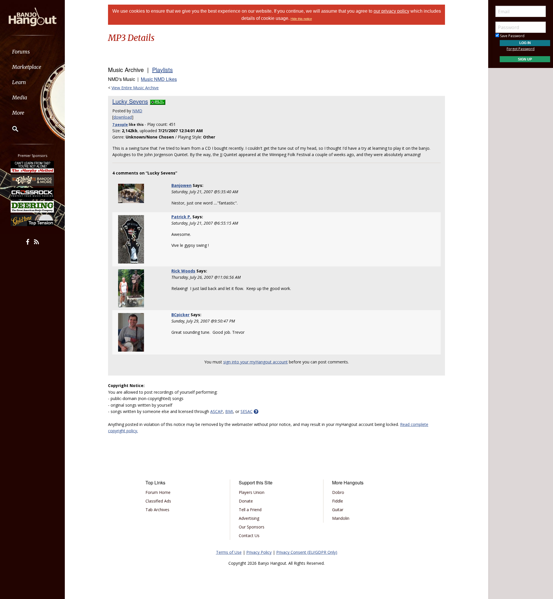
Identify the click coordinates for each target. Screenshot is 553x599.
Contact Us (249, 535)
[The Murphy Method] (32, 166)
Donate (246, 501)
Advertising (249, 518)
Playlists (162, 69)
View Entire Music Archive (135, 87)
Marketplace (26, 67)
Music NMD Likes (159, 79)
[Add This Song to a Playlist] (157, 101)
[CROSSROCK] (32, 193)
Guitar (337, 509)
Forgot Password (521, 48)
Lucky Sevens (130, 101)
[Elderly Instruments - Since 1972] (32, 180)
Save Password (511, 35)
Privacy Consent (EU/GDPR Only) (306, 552)
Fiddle (337, 501)
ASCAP (216, 411)
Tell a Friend (250, 509)
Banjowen (181, 185)
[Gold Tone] (32, 220)
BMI (229, 411)
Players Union (251, 492)
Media (19, 97)
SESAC (246, 411)
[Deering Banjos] (32, 206)
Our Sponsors (251, 527)
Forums (21, 51)
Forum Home (158, 492)
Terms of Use (229, 552)
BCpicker (180, 314)
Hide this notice (301, 18)
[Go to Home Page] (32, 16)
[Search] (11, 129)
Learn (19, 82)
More (18, 112)
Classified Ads (158, 501)
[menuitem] (32, 51)
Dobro (338, 492)
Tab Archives (157, 509)
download (122, 117)
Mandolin (340, 518)
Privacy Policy (259, 552)
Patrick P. (181, 216)
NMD (137, 110)
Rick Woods (183, 271)
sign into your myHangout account (255, 362)
